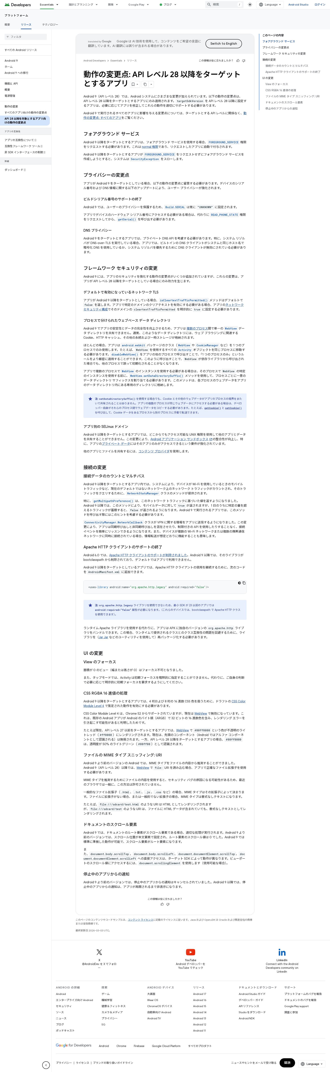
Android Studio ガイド (252, 994)
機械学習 (107, 1000)
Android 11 (199, 1030)
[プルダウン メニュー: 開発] (118, 4)
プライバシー (110, 1018)
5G (103, 1024)
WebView (200, 714)
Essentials (47, 4)
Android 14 (199, 1012)
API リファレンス (249, 1006)
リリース (26, 24)
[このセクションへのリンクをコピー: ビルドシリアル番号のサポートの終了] (146, 199)
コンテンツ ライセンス (140, 919)
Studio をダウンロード (252, 1012)
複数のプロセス (197, 328)
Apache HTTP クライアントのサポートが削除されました (148, 555)
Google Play (136, 4)
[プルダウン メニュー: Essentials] (59, 4)
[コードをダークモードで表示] (239, 583)
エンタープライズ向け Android (74, 1000)
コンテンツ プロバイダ (154, 451)
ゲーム (106, 994)
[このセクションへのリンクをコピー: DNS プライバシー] (115, 231)
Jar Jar (103, 637)
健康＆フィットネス (114, 1006)
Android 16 (199, 1000)
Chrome (121, 1046)
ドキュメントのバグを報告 (300, 1000)
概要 (7, 24)
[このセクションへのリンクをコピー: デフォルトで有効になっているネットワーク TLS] (162, 292)
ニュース (61, 1018)
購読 (287, 1063)
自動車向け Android (159, 1012)
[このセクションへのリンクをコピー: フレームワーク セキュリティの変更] (161, 268)
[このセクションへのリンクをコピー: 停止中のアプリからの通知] (133, 874)
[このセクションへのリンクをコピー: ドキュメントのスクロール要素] (141, 825)
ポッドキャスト (65, 1030)
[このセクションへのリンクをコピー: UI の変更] (107, 653)
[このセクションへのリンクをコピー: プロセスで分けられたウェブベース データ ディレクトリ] (174, 321)
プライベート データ (116, 444)
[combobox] (224, 4)
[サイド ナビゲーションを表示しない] (46, 1065)
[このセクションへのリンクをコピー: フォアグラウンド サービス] (143, 134)
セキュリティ (64, 1006)
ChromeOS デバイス (159, 1006)
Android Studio (298, 4)
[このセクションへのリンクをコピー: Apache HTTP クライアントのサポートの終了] (166, 547)
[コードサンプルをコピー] (244, 583)
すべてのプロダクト (200, 1046)
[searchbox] (26, 37)
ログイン (320, 4)
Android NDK (247, 1018)
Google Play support (296, 1006)
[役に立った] (238, 61)
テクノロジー (50, 24)
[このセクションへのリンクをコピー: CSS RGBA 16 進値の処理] (131, 693)
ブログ (168, 4)
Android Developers (94, 60)
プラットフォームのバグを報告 (303, 994)
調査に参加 (291, 1012)
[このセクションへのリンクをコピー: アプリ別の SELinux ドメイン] (132, 427)
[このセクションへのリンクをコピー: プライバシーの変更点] (133, 175)
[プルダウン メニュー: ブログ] (177, 4)
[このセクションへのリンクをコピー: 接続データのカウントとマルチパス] (148, 476)
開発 (111, 4)
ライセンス (82, 1062)
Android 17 (199, 994)
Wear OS (152, 1000)
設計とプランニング (81, 4)
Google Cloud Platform (166, 1046)
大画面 (151, 994)
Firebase (139, 1046)
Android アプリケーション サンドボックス (179, 439)
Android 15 (199, 1006)
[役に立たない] (244, 61)
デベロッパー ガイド (251, 1000)
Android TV (154, 1018)
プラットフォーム (16, 15)
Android (61, 994)
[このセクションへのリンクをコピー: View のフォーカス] (120, 662)
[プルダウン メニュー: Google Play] (149, 4)
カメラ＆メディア (112, 1012)
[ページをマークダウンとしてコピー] (145, 84)
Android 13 (199, 1018)
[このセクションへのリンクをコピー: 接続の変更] (110, 468)
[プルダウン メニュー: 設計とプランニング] (98, 4)
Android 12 (199, 1024)
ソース (60, 1012)
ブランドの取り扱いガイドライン (113, 1062)
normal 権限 (150, 147)
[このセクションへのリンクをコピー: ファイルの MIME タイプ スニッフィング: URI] (166, 755)
